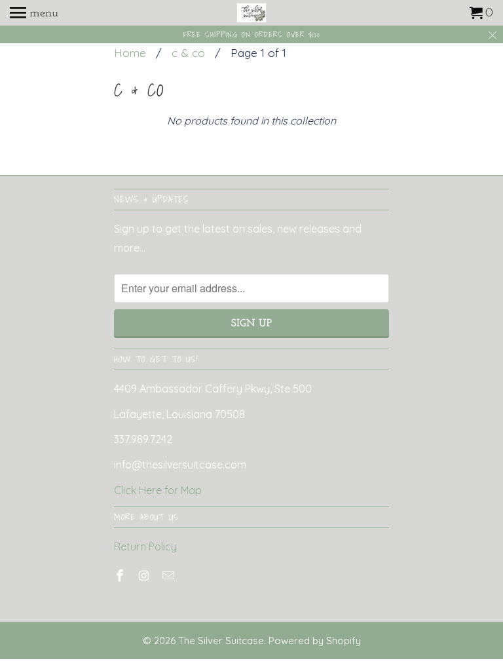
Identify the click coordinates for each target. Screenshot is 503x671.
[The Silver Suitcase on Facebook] (121, 575)
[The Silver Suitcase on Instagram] (145, 575)
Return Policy (145, 546)
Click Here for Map (158, 490)
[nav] (34, 13)
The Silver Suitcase (221, 640)
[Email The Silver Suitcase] (169, 575)
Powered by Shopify (315, 640)
